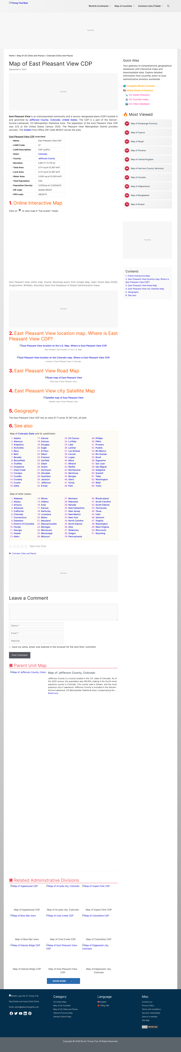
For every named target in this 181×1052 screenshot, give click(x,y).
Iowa (43, 504)
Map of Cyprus (138, 132)
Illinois (44, 498)
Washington (102, 479)
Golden (28, 130)
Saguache (101, 460)
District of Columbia (24, 523)
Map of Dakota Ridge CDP (27, 969)
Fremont (45, 457)
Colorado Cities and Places (60, 55)
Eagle (44, 447)
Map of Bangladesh (140, 195)
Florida (17, 527)
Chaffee (18, 463)
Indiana (44, 501)
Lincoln (72, 454)
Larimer (72, 447)
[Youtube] (20, 1014)
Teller (98, 476)
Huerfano (46, 476)
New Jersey (74, 511)
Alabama (18, 498)
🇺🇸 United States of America (138, 90)
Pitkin (98, 441)
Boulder (18, 457)
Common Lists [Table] (149, 6)
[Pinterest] (30, 1014)
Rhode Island (102, 498)
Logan (71, 457)
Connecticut (20, 517)
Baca (16, 451)
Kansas (45, 508)
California (19, 511)
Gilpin (44, 463)
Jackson (45, 479)
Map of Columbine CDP (98, 939)
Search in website (149, 1016)
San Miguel (101, 466)
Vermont (100, 517)
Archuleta (19, 447)
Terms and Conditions (151, 1009)
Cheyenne (19, 466)
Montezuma (74, 470)
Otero (71, 479)
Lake (70, 444)
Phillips (99, 438)
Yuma (98, 485)
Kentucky (46, 511)
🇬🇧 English (102, 1002)
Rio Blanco (101, 451)
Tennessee (101, 508)
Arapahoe (19, 444)
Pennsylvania (75, 536)
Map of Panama (138, 150)
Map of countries (123, 6)
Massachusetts (49, 523)
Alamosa (18, 441)
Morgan (72, 476)
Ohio (70, 527)
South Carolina (103, 501)
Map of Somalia (138, 177)
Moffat (71, 466)
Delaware (18, 520)
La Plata (72, 441)
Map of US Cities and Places (30, 55)
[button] (168, 6)
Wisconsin (101, 530)
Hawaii (17, 533)
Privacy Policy (148, 1005)
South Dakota (102, 504)
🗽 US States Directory (137, 95)
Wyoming (100, 533)
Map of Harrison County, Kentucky (147, 168)
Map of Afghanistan (140, 186)
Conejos (18, 473)
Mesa (71, 460)
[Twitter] (16, 1014)
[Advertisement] (90, 30)
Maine (44, 517)
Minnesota (46, 530)
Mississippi (46, 533)
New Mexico (74, 514)
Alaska (17, 501)
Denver (44, 438)
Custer (17, 482)
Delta (16, 485)
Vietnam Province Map (63, 1013)
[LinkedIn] (25, 1014)
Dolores (45, 441)
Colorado (55, 120)
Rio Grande (101, 454)
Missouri (45, 536)
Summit (99, 473)
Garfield (45, 460)
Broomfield (19, 460)
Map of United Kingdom (142, 159)
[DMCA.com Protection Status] (150, 1028)
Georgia (18, 530)
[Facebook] (11, 1014)
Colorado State (26, 433)
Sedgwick (100, 470)
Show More (60, 981)
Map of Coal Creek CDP (63, 939)
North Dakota (75, 523)
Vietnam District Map (62, 1016)
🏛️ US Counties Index (137, 99)
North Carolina (75, 520)
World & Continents (99, 6)
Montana (72, 498)
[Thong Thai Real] (26, 5)
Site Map (146, 1020)
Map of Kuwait (138, 204)
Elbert (44, 454)
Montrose (73, 473)
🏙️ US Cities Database (137, 104)
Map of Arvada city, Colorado (63, 909)
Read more (53, 693)
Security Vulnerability (151, 1013)
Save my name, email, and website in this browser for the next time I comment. (54, 647)
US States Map (59, 1002)
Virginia (99, 520)
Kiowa (44, 485)
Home (12, 55)
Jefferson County (38, 120)
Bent (16, 454)
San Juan (100, 463)
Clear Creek (20, 470)
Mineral (72, 463)
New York (73, 517)
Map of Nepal (137, 141)
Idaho (16, 536)
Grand (44, 466)
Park (70, 485)
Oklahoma (73, 530)
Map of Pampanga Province (144, 123)
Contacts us (147, 1002)
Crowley (18, 479)
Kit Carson (73, 438)
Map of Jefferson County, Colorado (71, 672)
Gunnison (46, 470)
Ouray (71, 482)
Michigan (45, 527)
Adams (17, 438)
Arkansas (18, 508)
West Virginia (102, 527)
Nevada (72, 504)
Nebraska (73, 501)
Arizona (18, 504)
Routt (98, 457)
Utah (98, 514)
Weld (98, 482)
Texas (98, 511)
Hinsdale (45, 473)
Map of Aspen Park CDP (99, 909)
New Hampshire (76, 508)
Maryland (45, 520)
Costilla (17, 476)
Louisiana (46, 514)
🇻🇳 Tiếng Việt (103, 1005)
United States (69, 120)
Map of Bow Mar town (27, 939)
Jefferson (46, 482)
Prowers (100, 444)
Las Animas (74, 451)
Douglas (45, 444)
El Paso (44, 451)
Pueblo (99, 447)
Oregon (72, 533)
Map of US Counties (61, 1005)
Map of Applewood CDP (27, 909)
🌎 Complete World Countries (139, 86)
